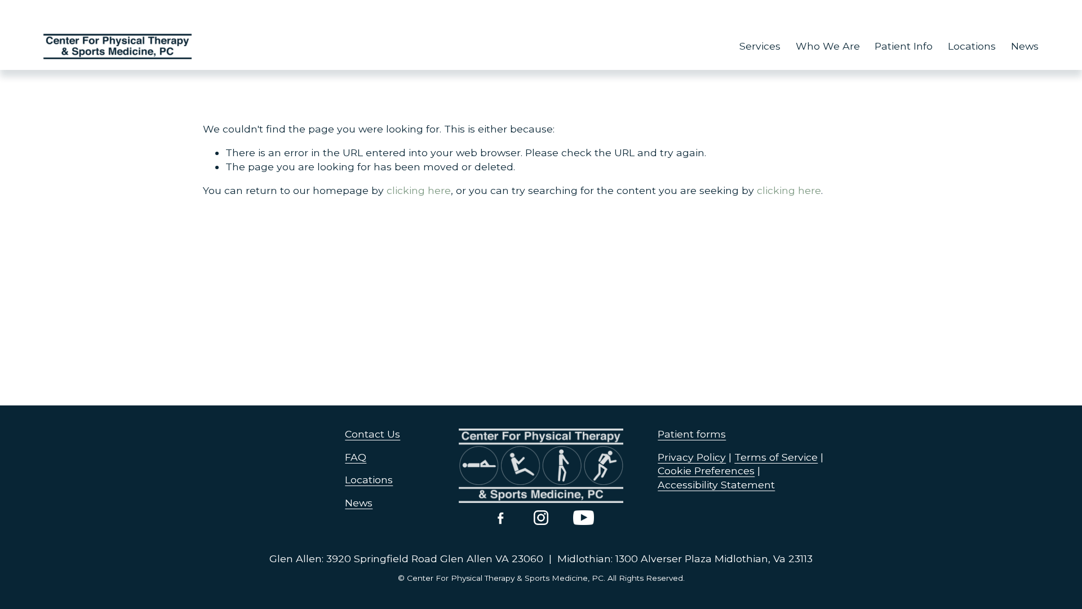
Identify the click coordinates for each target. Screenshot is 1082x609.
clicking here (419, 190)
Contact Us (372, 434)
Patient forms (692, 434)
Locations (972, 46)
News (1025, 46)
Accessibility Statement (716, 485)
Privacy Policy (692, 457)
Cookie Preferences (706, 470)
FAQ (355, 457)
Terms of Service (776, 457)
